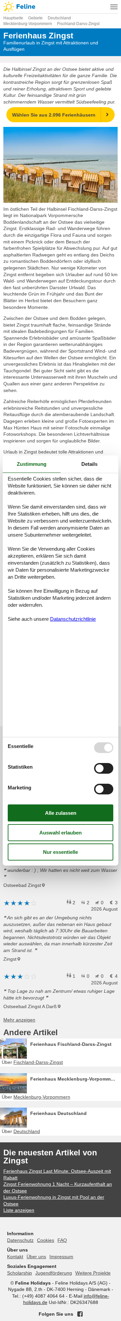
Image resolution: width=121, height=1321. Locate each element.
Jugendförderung (53, 1273)
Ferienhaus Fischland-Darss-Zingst (71, 1044)
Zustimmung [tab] (31, 464)
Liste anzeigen (18, 1210)
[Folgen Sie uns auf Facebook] (80, 1314)
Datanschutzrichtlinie (73, 619)
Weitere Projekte (93, 1273)
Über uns (36, 1256)
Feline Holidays (60, 6)
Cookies (45, 1240)
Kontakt (15, 1256)
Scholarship (19, 1273)
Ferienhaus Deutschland (58, 1113)
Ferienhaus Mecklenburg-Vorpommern (74, 1079)
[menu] (114, 6)
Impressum (61, 1256)
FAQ (62, 1240)
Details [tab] (89, 464)
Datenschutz (20, 1240)
